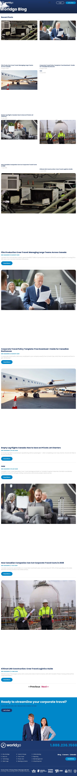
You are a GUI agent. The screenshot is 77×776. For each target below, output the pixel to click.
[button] (49, 2)
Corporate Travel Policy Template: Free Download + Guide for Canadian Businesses (35, 350)
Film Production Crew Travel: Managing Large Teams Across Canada (33, 252)
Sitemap (20, 770)
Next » (45, 686)
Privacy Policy (13, 770)
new (3, 466)
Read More (6, 263)
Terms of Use (4, 770)
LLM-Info (26, 770)
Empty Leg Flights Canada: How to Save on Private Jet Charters (31, 448)
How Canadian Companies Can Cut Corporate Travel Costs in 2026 (32, 563)
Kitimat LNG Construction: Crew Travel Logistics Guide (27, 668)
